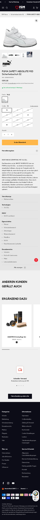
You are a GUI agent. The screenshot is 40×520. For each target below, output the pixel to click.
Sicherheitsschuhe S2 (17, 14)
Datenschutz (26, 462)
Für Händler (5, 460)
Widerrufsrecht (26, 426)
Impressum (25, 415)
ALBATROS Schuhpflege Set (16, 337)
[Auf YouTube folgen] (13, 483)
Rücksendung (26, 473)
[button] (36, 260)
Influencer (5, 467)
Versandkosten (12, 83)
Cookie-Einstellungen (28, 433)
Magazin (4, 433)
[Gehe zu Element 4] (23, 55)
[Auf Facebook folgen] (3, 483)
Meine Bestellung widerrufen (20, 396)
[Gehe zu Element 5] (29, 55)
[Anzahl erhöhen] (11, 135)
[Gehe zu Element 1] (4, 55)
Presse (4, 463)
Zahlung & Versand (28, 422)
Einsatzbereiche (7, 426)
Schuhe (4, 415)
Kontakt (24, 469)
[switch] (35, 499)
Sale (3, 440)
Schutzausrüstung (7, 422)
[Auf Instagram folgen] (8, 483)
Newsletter (25, 476)
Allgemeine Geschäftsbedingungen (29, 454)
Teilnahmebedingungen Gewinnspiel (29, 442)
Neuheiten (5, 437)
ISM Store (5, 14)
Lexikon (24, 437)
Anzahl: (4, 130)
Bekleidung (5, 419)
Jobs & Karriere (7, 456)
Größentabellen (26, 419)
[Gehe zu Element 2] (11, 55)
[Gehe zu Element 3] (17, 55)
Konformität (25, 430)
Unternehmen (6, 453)
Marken (4, 430)
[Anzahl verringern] (4, 135)
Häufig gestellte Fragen (29, 466)
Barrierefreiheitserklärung (30, 459)
